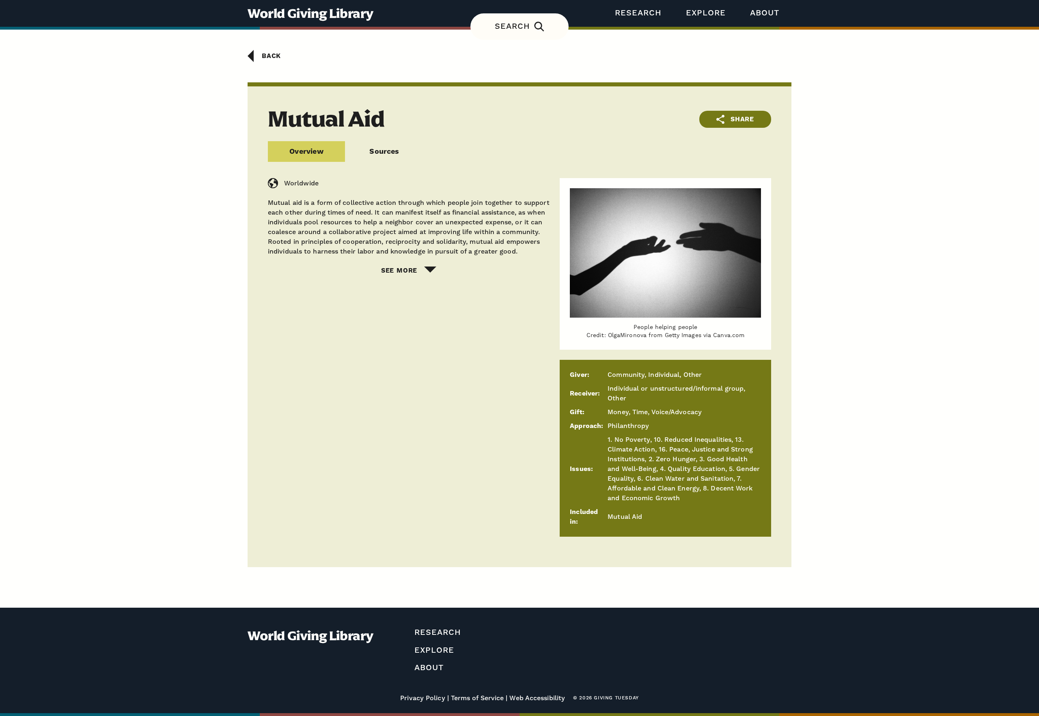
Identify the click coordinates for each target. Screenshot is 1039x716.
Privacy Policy (422, 698)
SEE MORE (399, 271)
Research (638, 13)
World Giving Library (311, 13)
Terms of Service (477, 698)
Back (271, 56)
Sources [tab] (384, 151)
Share (742, 119)
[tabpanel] (519, 226)
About (764, 13)
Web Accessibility (537, 698)
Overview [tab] (306, 151)
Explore (706, 13)
